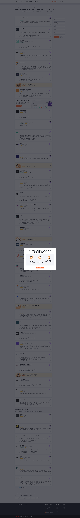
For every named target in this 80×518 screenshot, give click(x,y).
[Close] (55, 249)
